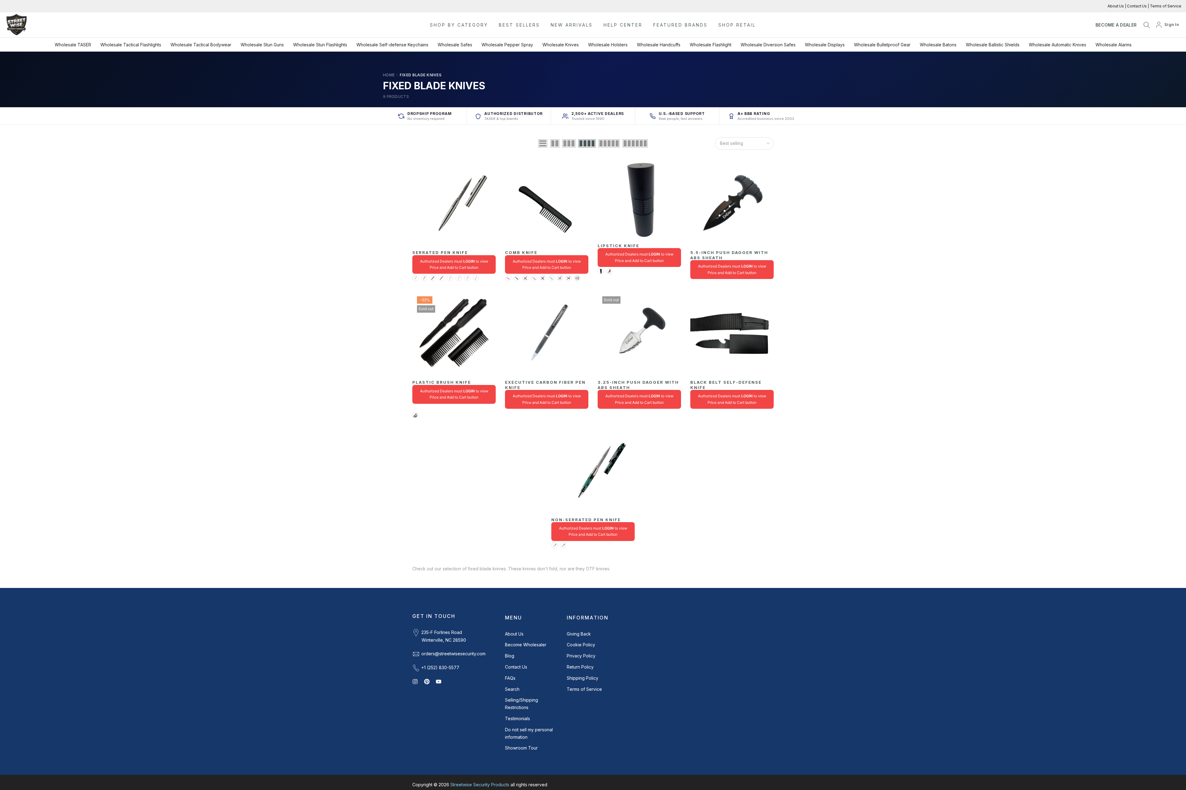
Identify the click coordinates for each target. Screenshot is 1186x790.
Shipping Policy (582, 678)
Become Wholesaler (525, 644)
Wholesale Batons (938, 44)
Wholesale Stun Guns (262, 44)
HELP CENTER (623, 24)
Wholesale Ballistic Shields (993, 44)
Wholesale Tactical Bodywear (200, 44)
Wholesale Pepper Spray (507, 44)
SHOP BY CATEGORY (459, 24)
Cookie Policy (581, 644)
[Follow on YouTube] (438, 681)
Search (512, 689)
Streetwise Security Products (479, 784)
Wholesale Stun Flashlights (320, 44)
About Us (1116, 6)
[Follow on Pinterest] (427, 681)
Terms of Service (1165, 6)
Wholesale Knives (560, 44)
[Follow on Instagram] (415, 681)
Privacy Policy (581, 655)
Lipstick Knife (618, 245)
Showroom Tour (521, 747)
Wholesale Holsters (608, 44)
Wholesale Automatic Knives (1057, 44)
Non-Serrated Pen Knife (586, 519)
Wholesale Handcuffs (658, 44)
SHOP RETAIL (737, 24)
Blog (509, 655)
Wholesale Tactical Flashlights (130, 44)
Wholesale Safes (455, 44)
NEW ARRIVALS (572, 24)
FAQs (510, 678)
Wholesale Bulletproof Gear (882, 44)
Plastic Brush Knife (441, 382)
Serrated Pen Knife (440, 252)
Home (389, 75)
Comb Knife (521, 252)
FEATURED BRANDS (680, 24)
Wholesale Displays (825, 44)
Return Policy (580, 667)
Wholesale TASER (73, 44)
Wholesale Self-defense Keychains (392, 44)
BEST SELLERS (519, 24)
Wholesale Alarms (1114, 44)
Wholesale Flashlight (710, 44)
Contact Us (1136, 6)
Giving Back (579, 633)
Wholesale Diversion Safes (768, 44)
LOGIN (469, 261)
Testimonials (517, 718)
